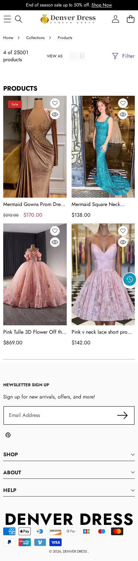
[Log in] (115, 19)
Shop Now (101, 5)
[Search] (18, 19)
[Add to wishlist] (55, 103)
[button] (130, 294)
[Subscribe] (123, 415)
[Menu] (7, 19)
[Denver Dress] (68, 19)
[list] (73, 56)
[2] (82, 56)
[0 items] (130, 19)
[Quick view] (55, 114)
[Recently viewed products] (129, 279)
